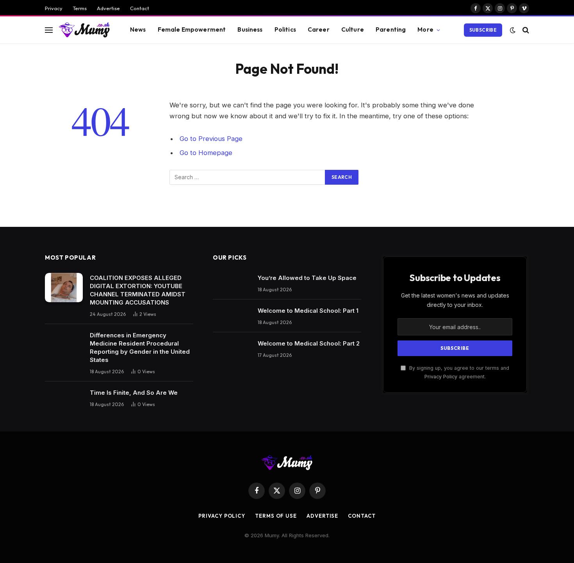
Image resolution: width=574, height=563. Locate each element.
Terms (80, 8)
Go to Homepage (206, 153)
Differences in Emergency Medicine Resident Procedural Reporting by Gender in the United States (140, 347)
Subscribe (483, 30)
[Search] (525, 30)
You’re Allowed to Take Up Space (307, 278)
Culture (352, 29)
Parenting (391, 29)
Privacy (53, 8)
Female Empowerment (192, 29)
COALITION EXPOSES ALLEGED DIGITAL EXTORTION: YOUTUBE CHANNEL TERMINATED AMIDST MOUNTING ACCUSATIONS (137, 290)
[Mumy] (85, 29)
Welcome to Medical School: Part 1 (308, 310)
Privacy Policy (440, 376)
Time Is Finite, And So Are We (134, 392)
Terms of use (276, 516)
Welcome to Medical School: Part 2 (309, 343)
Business (249, 29)
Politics (285, 29)
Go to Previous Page (211, 139)
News (138, 29)
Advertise (108, 8)
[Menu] (49, 30)
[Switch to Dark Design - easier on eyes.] (512, 30)
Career (319, 29)
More (425, 29)
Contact (139, 8)
